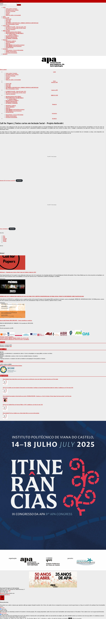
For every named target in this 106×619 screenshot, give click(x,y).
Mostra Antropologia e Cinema (12, 24)
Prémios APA (8, 19)
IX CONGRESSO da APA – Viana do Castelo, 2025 (16, 26)
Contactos (8, 12)
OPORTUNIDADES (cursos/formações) (14, 46)
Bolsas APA (8, 20)
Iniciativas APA (6, 17)
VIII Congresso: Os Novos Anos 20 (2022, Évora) (16, 28)
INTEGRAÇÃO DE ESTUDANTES (12, 36)
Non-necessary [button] (3, 613)
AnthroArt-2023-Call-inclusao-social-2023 (7, 180)
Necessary (4, 609)
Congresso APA (6, 25)
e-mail (9, 590)
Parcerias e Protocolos (10, 11)
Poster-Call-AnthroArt (4, 228)
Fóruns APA (8, 21)
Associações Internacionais (11, 52)
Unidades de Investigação (11, 51)
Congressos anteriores (10, 29)
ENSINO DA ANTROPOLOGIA (11, 37)
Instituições (5, 49)
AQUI (11, 346)
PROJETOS (8, 43)
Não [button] (71, 618)
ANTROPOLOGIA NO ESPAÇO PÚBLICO (13, 32)
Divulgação (5, 39)
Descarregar (19, 180)
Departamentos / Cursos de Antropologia (14, 50)
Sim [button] (69, 618)
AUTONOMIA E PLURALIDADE (12, 38)
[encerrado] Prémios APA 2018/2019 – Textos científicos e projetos (16, 320)
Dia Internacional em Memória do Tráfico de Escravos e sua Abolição (14, 339)
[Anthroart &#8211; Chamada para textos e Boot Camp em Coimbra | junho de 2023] (12, 269)
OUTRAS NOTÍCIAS (9, 47)
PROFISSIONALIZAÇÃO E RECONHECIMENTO (15, 33)
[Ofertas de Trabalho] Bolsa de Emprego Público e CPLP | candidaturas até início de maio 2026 (23, 404)
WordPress (7, 594)
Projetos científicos (9, 336)
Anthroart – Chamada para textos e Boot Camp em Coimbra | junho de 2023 (18, 272)
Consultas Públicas (13, 34)
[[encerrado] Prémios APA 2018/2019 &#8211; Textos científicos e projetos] (12, 317)
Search (1, 3)
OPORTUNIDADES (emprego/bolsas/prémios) (15, 45)
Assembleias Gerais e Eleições (12, 10)
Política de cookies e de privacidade (13, 15)
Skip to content (3, 69)
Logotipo (7, 14)
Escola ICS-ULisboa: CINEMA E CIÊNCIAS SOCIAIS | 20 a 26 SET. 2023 (14, 338)
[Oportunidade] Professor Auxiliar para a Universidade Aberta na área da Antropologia (21, 413)
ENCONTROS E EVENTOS (11, 41)
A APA (4, 7)
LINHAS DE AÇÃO (6, 30)
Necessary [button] (2, 607)
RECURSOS (5, 54)
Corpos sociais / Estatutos (11, 8)
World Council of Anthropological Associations (11, 365)
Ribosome (2, 593)
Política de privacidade (77, 618)
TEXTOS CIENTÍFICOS (10, 42)
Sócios (4, 16)
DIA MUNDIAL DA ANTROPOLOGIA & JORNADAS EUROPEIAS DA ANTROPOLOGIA (22, 23)
